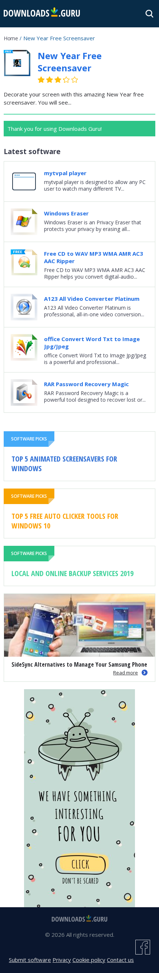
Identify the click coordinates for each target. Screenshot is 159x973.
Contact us (120, 959)
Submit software (30, 959)
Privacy (62, 959)
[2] (45, 79)
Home (11, 38)
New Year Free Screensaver (70, 62)
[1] (41, 79)
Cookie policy (88, 959)
